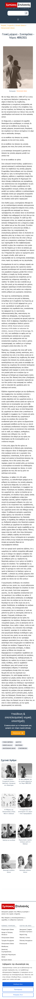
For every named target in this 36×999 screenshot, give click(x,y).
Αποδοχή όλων (18, 984)
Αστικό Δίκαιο (20, 25)
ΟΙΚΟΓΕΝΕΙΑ (18, 745)
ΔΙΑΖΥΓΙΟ (18, 742)
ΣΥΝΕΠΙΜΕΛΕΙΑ (22, 748)
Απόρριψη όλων (18, 995)
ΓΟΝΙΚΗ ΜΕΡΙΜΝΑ (8, 742)
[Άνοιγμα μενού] (18, 19)
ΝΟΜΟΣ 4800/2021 (7, 745)
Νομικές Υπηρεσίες (7, 25)
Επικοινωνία (16, 733)
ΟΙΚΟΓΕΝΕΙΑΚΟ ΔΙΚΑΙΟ (9, 748)
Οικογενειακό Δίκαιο (8, 28)
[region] (18, 980)
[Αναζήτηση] (26, 13)
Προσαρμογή (18, 989)
